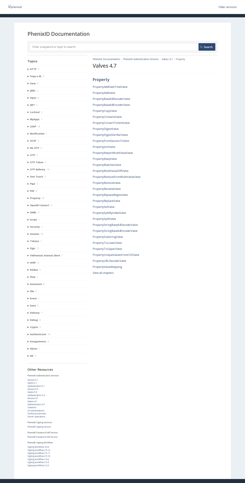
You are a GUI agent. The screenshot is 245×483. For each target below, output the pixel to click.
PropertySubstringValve (108, 237)
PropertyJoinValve (104, 147)
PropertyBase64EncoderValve (111, 105)
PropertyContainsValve (107, 117)
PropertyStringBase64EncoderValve (115, 231)
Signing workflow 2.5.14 (39, 450)
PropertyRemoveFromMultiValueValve (116, 177)
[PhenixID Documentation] (15, 7)
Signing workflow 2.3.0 (38, 462)
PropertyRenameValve (107, 189)
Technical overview (37, 413)
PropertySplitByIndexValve (109, 213)
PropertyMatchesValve (107, 165)
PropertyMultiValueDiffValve (110, 171)
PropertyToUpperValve (107, 249)
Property (101, 79)
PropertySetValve (103, 207)
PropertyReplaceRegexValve (110, 195)
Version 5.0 (33, 389)
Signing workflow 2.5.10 (39, 456)
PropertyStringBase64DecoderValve (115, 225)
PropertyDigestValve (106, 129)
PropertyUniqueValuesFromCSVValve (116, 255)
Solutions (32, 407)
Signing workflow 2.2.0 (38, 465)
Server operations (36, 416)
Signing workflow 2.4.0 (38, 459)
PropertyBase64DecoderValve (111, 99)
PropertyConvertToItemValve (111, 123)
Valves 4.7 (167, 59)
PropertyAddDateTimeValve (110, 87)
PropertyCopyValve (105, 111)
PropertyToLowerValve (107, 243)
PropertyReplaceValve (106, 201)
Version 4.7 (33, 398)
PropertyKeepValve (105, 159)
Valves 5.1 (32, 383)
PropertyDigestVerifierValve (110, 135)
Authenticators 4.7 (36, 404)
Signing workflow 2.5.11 (39, 453)
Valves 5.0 (32, 392)
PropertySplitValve (104, 219)
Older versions (227, 7)
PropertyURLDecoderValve (109, 261)
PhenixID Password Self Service (43, 437)
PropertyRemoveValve (106, 183)
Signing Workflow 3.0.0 (38, 447)
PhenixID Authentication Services (141, 59)
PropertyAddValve (104, 93)
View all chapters (103, 273)
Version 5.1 (33, 379)
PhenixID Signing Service (39, 426)
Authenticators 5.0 (36, 395)
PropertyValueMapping (107, 267)
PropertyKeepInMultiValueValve (113, 153)
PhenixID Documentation (106, 59)
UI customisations (36, 410)
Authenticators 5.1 (36, 386)
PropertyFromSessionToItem (111, 141)
